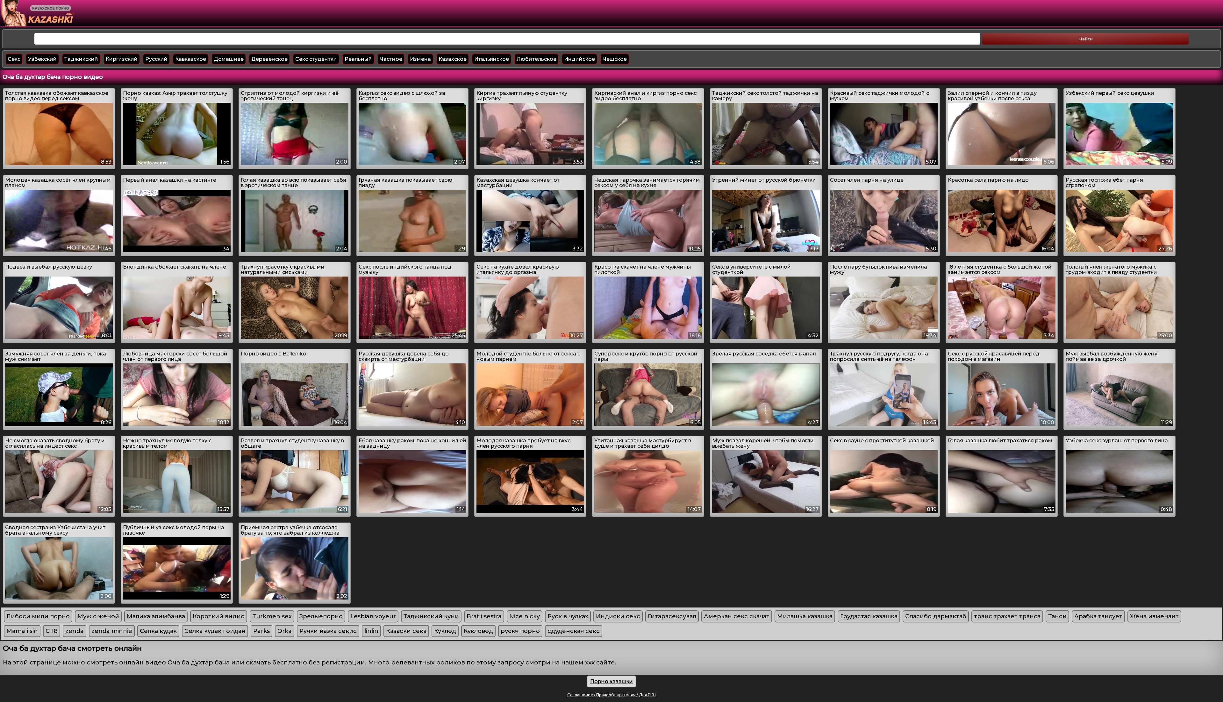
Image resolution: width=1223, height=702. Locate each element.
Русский (156, 59)
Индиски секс (618, 616)
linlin (371, 631)
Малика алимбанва (156, 616)
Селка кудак (158, 631)
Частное (391, 59)
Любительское (536, 59)
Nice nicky (524, 616)
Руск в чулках (567, 616)
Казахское (453, 59)
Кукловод (478, 631)
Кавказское (190, 59)
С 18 (52, 631)
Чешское (615, 59)
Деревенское (269, 59)
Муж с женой (98, 616)
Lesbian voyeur (373, 616)
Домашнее (229, 59)
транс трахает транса (1007, 616)
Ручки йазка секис (328, 631)
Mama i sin (22, 631)
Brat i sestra (484, 616)
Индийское (579, 59)
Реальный (358, 59)
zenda (74, 631)
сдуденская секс (573, 631)
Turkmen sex (272, 616)
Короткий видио (219, 616)
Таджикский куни (431, 616)
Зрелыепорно (321, 616)
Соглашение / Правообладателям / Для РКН (611, 694)
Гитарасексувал (672, 616)
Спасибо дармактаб (935, 616)
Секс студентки (316, 59)
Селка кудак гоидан (215, 631)
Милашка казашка (805, 616)
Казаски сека (406, 631)
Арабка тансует (1098, 616)
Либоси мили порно (38, 616)
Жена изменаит (1154, 616)
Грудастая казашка (869, 616)
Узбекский (42, 59)
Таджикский (81, 59)
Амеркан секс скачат (736, 616)
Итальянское (491, 59)
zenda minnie (111, 631)
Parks (261, 631)
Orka (284, 631)
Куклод (445, 631)
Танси (1057, 616)
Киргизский (122, 59)
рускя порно (520, 631)
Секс (14, 59)
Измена (420, 59)
